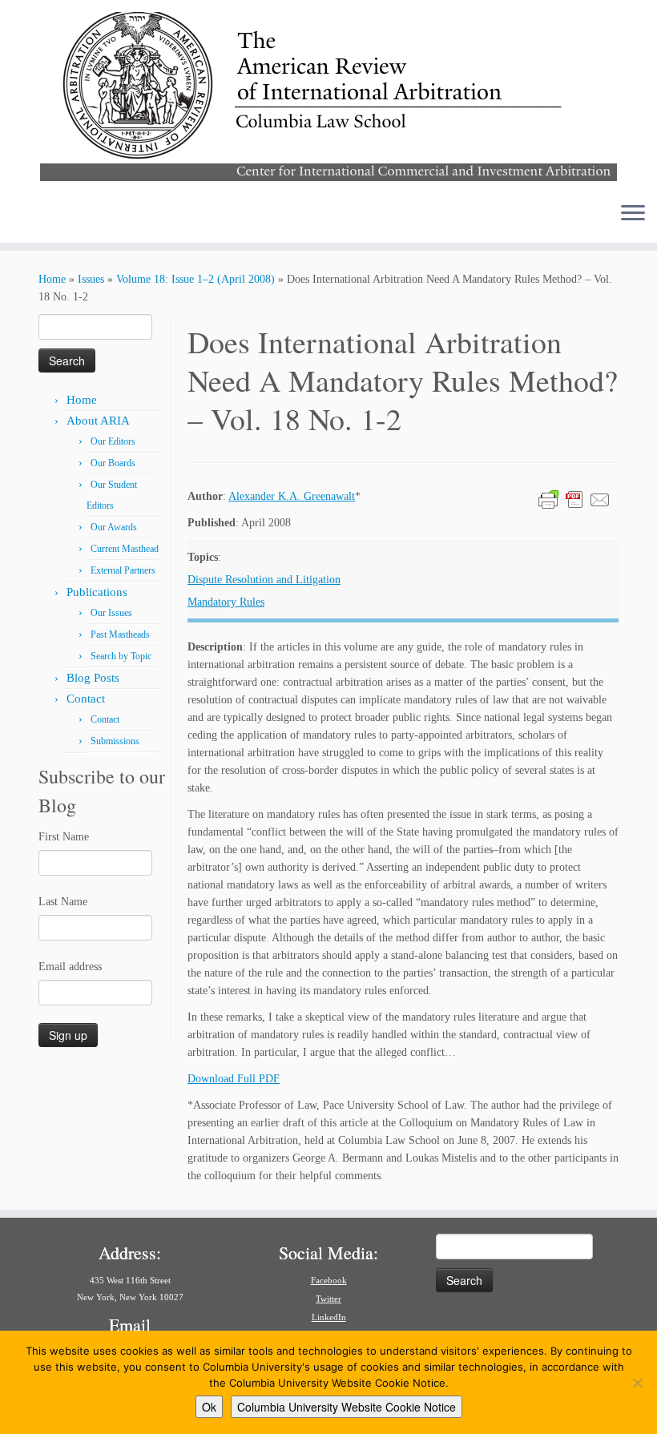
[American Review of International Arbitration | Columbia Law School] (328, 94)
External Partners (123, 570)
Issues (91, 279)
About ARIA (98, 420)
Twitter (328, 1298)
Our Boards (113, 463)
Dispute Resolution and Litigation (264, 580)
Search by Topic (121, 656)
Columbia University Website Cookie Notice (346, 1407)
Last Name (62, 902)
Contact (86, 698)
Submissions (115, 741)
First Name (63, 837)
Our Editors (113, 441)
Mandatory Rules (225, 602)
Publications (97, 592)
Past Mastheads (120, 634)
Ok (209, 1407)
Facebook (329, 1280)
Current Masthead (125, 548)
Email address (70, 967)
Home (52, 279)
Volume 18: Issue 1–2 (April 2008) (195, 279)
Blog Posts (93, 677)
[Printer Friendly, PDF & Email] (574, 498)
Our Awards (114, 527)
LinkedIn (329, 1317)
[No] (637, 1383)
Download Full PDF (233, 1079)
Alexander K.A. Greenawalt (291, 496)
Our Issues (111, 612)
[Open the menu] (633, 214)
